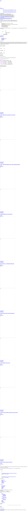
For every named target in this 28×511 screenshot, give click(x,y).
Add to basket (5, 34)
